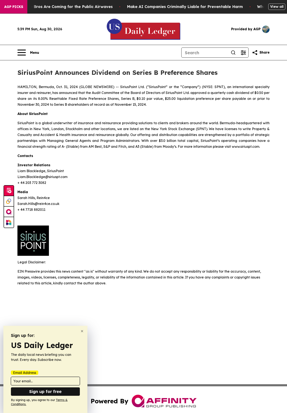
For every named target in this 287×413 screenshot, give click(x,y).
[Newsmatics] (9, 222)
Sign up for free (45, 391)
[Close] (82, 331)
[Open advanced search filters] (243, 52)
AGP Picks (13, 7)
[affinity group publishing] (9, 212)
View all (276, 6)
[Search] (233, 52)
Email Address (24, 373)
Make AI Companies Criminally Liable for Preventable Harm (185, 6)
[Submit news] (9, 191)
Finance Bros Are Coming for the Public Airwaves (65, 6)
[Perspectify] (9, 201)
